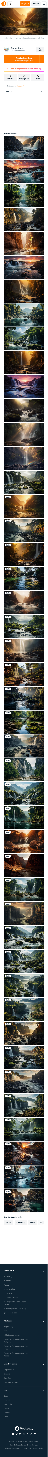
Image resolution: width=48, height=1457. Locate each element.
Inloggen (36, 4)
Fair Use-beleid (23, 1452)
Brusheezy (8, 1279)
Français (7, 1415)
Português (8, 1407)
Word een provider (11, 1385)
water (32, 1225)
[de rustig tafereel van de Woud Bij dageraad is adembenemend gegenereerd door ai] (23, 605)
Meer (6, 1419)
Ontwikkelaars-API (11, 1300)
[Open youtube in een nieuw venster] (34, 1436)
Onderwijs (8, 1296)
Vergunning (8, 1329)
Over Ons (7, 1381)
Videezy (7, 1288)
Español (7, 1403)
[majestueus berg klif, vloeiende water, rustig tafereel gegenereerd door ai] (23, 653)
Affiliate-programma (12, 1338)
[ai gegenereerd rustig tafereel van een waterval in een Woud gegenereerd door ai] (23, 724)
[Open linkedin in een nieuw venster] (19, 1436)
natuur (8, 1225)
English (7, 1399)
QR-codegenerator (11, 1315)
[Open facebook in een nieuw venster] (12, 1436)
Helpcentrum (9, 1372)
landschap (20, 1225)
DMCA (6, 1333)
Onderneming (9, 1292)
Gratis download (24, 59)
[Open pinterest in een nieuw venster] (23, 1436)
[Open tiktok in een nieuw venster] (27, 1436)
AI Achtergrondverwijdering (15, 1311)
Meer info (9, 94)
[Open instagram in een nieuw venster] (16, 1436)
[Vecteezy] (3, 3)
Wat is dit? (20, 86)
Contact (7, 1377)
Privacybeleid (31, 1451)
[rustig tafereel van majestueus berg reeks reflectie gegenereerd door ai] (23, 509)
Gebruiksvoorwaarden (17, 1451)
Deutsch (7, 1411)
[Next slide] (39, 1225)
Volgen (40, 51)
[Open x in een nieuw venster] (31, 1436)
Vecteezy (7, 1283)
